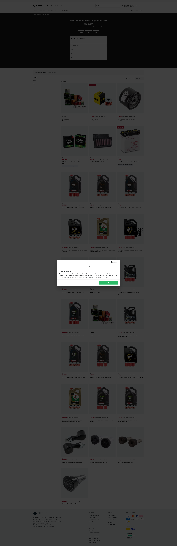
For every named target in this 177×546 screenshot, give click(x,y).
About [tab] (109, 266)
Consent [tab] (68, 267)
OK (108, 282)
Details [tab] (88, 266)
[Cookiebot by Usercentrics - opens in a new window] (112, 262)
